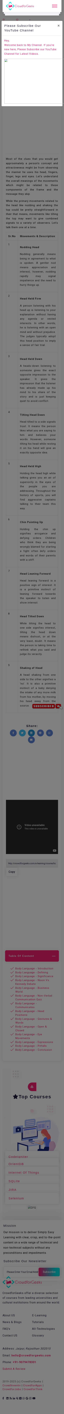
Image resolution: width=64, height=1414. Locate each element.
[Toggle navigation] (54, 6)
